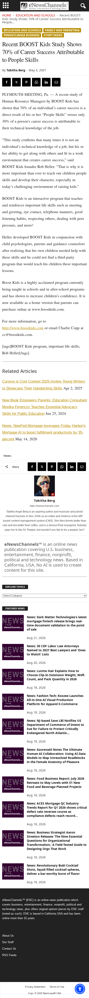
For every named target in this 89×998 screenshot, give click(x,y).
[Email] (56, 82)
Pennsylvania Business (22, 35)
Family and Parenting (62, 30)
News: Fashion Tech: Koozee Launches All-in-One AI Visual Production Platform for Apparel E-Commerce (55, 700)
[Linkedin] (46, 82)
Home (6, 15)
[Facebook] (6, 82)
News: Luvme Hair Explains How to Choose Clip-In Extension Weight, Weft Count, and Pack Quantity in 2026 (55, 675)
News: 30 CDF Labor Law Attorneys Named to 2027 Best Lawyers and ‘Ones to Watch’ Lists (56, 650)
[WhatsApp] (36, 82)
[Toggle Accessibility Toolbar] (80, 989)
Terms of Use (57, 986)
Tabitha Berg (15, 70)
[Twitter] (16, 82)
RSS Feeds (9, 955)
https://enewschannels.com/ (44, 506)
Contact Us (9, 948)
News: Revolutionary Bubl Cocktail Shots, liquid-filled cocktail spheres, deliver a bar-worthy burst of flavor (53, 869)
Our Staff (8, 942)
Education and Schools (35, 15)
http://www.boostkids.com (22, 327)
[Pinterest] (26, 82)
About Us (8, 935)
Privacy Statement (35, 986)
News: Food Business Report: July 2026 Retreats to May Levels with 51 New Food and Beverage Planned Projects (55, 782)
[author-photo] (44, 486)
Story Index (53, 35)
